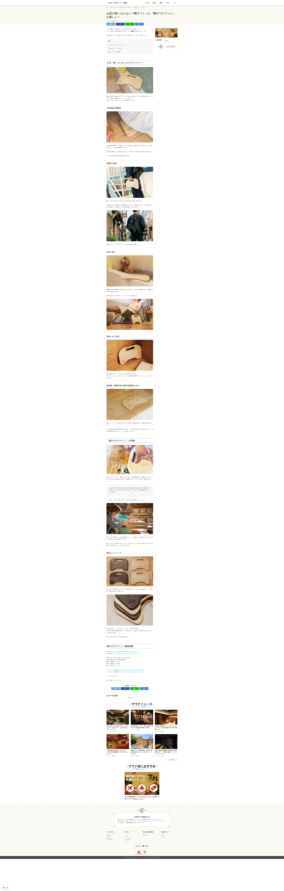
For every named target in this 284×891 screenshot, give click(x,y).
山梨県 (162, 731)
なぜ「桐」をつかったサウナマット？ (116, 44)
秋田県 (138, 729)
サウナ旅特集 (127, 839)
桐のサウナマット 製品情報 (114, 51)
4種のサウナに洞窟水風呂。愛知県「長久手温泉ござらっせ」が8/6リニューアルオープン (141, 752)
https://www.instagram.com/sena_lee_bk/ (132, 671)
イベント (126, 841)
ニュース (126, 835)
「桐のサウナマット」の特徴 (114, 48)
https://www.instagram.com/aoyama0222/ (132, 670)
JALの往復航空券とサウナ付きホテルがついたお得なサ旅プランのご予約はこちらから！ (142, 798)
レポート (126, 837)
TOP (107, 7)
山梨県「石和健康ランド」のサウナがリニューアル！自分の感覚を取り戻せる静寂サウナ (166, 727)
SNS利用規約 (109, 839)
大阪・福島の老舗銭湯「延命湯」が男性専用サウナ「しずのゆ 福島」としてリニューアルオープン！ (166, 752)
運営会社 (108, 837)
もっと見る (171, 759)
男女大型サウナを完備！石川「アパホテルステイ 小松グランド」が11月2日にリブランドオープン (117, 727)
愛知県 (138, 755)
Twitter (147, 846)
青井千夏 (115, 676)
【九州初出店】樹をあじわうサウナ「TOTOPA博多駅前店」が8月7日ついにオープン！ (117, 752)
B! (139, 24)
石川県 (113, 731)
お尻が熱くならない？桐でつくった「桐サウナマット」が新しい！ (133, 7)
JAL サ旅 (163, 837)
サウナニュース (114, 7)
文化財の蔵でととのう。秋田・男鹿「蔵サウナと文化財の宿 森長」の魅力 (142, 726)
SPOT (162, 835)
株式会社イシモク (115, 665)
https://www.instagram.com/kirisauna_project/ (129, 653)
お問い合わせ (109, 835)
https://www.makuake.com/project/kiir (126, 651)
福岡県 (113, 755)
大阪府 (162, 755)
